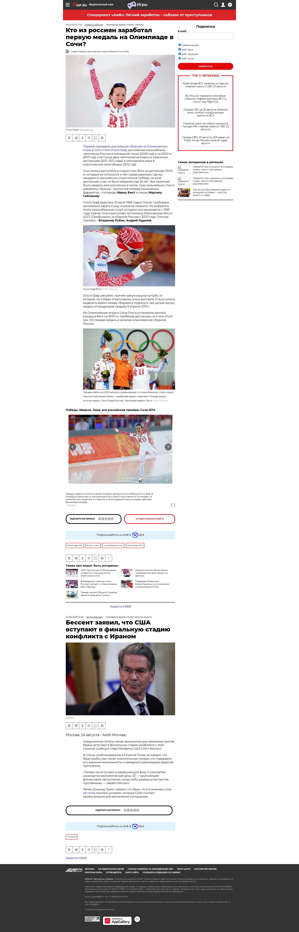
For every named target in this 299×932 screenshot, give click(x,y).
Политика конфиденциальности (99, 909)
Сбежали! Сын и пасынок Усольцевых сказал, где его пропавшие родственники (213, 169)
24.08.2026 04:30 (75, 617)
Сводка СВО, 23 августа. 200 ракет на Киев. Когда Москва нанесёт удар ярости (205, 140)
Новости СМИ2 (120, 606)
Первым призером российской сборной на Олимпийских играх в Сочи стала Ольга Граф (125, 148)
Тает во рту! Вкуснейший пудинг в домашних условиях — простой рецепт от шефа (211, 192)
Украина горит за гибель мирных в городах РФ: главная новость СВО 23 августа (205, 126)
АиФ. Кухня (188, 58)
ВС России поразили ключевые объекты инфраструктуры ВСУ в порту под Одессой (205, 98)
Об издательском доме (111, 869)
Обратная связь (93, 872)
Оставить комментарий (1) (150, 519)
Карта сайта (132, 872)
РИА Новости (86, 129)
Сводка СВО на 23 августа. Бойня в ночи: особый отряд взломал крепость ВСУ (206, 112)
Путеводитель (113, 872)
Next (168, 447)
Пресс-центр (183, 869)
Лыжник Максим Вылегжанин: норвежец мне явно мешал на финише (151, 573)
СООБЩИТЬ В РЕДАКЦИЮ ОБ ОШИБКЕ (161, 872)
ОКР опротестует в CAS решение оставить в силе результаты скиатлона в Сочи (98, 573)
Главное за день (190, 45)
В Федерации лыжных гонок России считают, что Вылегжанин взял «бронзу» (99, 584)
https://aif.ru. (94, 904)
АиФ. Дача (187, 49)
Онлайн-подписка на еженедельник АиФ (150, 869)
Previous (72, 447)
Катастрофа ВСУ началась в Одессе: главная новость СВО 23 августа (206, 85)
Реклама (89, 869)
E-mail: (182, 31)
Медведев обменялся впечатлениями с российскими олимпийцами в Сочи (152, 584)
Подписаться (205, 66)
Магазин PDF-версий (205, 869)
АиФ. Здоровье (190, 54)
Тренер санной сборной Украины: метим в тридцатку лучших (99, 593)
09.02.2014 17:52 (74, 24)
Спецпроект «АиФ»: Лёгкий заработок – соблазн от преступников (149, 15)
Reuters (72, 505)
